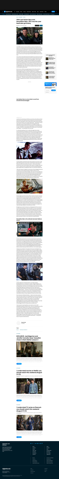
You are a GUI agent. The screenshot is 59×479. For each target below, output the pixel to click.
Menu (3, 11)
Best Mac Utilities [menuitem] (21, 14)
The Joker (30, 245)
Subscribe (53, 90)
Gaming (34, 449)
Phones (33, 446)
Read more (19, 363)
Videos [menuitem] (45, 11)
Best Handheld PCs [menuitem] (26, 14)
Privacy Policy (46, 468)
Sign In (53, 11)
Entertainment (34, 453)
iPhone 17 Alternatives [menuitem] (39, 14)
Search (56, 11)
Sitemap (45, 471)
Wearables (48, 447)
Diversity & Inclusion (33, 471)
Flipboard (42, 443)
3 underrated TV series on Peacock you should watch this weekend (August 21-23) (52, 69)
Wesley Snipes (31, 244)
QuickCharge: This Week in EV (23, 329)
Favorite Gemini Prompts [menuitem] (46, 14)
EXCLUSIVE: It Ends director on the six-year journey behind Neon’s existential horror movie (52, 73)
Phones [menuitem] (21, 11)
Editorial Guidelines (35, 461)
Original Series (48, 454)
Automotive (34, 454)
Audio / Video (34, 450)
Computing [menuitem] (17, 11)
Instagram (32, 443)
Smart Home (34, 451)
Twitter (34, 443)
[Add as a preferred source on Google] (37, 25)
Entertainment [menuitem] (29, 11)
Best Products (48, 451)
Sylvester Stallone (33, 52)
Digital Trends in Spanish (50, 461)
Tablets (47, 446)
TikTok (37, 443)
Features (17, 329)
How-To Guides (49, 453)
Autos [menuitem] (38, 11)
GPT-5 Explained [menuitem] (52, 14)
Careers (31, 468)
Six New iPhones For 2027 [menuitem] (15, 14)
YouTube (35, 443)
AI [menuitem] (14, 11)
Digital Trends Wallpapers (50, 460)
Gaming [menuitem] (24, 11)
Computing (34, 447)
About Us (34, 457)
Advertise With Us (35, 460)
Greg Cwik (18, 25)
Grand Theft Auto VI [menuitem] (8, 14)
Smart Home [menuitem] (41, 11)
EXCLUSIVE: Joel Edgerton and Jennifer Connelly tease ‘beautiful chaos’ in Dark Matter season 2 (52, 59)
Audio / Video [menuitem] (34, 11)
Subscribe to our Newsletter (50, 457)
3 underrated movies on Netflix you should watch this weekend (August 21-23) (52, 63)
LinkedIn (40, 443)
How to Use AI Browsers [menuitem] (33, 14)
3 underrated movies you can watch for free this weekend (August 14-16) (52, 77)
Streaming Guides (49, 450)
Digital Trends (6, 12)
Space (47, 449)
